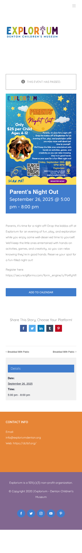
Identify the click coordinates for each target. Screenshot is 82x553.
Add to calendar (41, 292)
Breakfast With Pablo (18, 351)
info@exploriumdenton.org (23, 437)
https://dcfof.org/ (24, 443)
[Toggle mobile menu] (74, 6)
